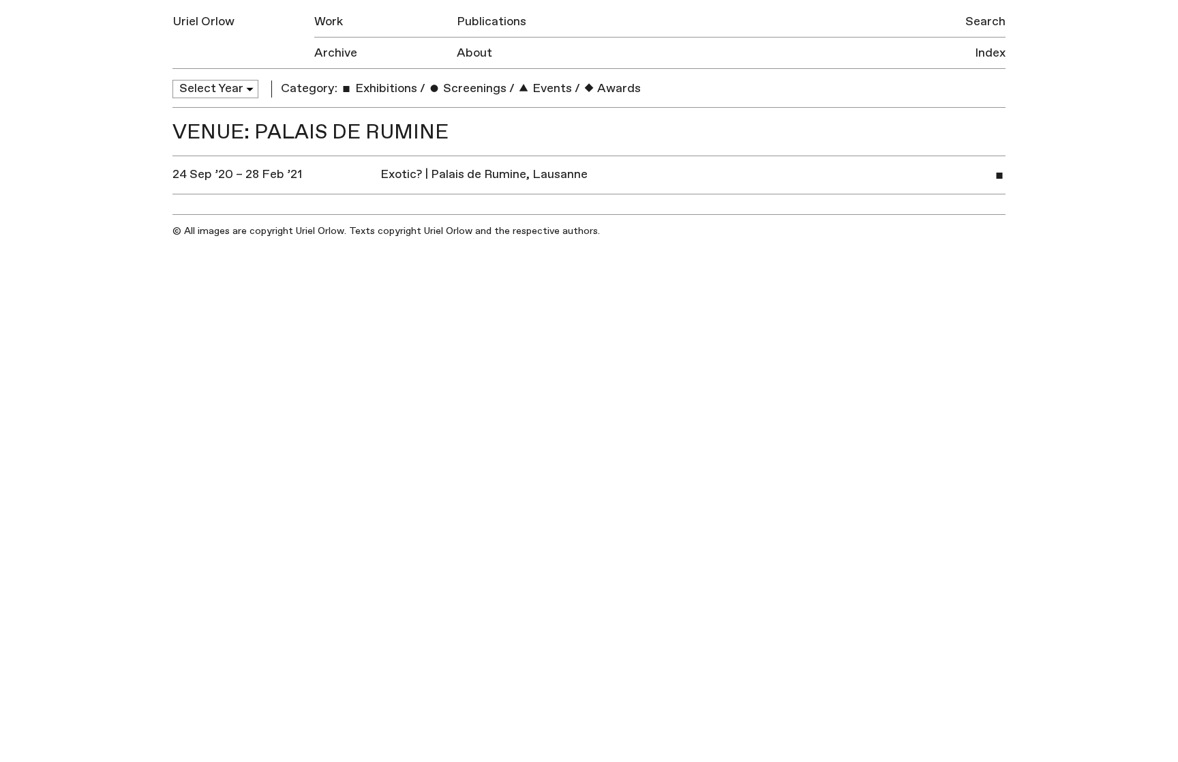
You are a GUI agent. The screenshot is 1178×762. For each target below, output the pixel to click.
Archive (335, 53)
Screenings (473, 88)
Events (551, 88)
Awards (618, 88)
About (474, 53)
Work (328, 21)
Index (990, 53)
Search (985, 21)
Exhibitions (384, 88)
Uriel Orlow (203, 21)
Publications (491, 21)
